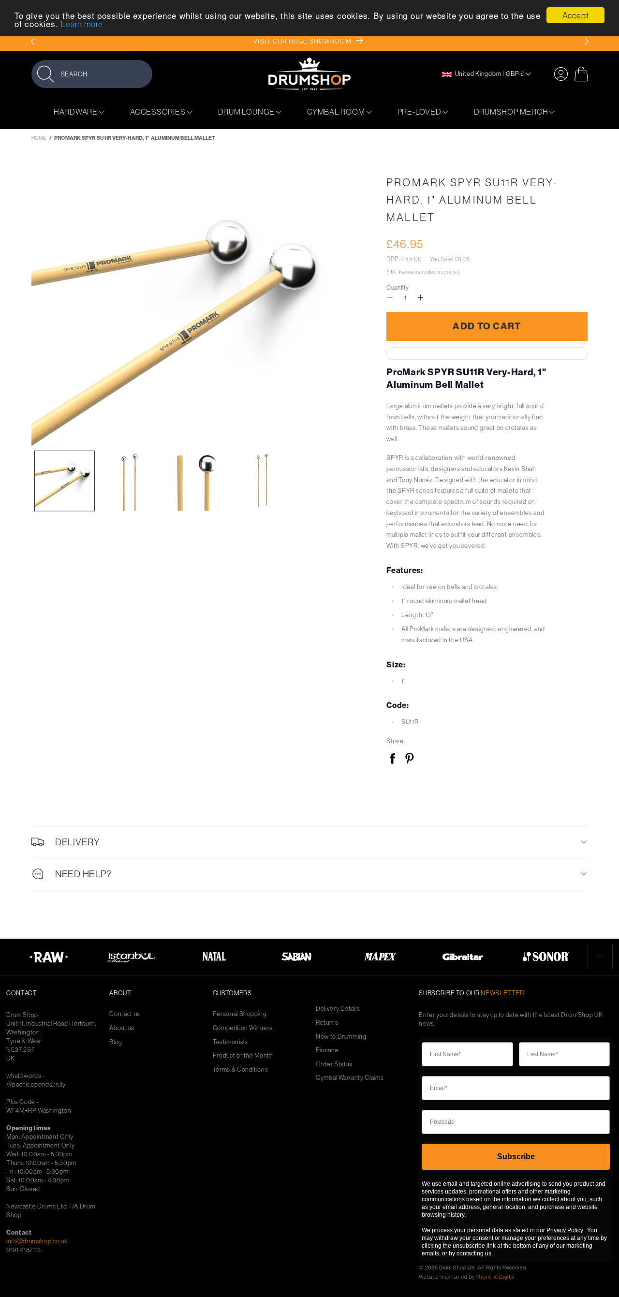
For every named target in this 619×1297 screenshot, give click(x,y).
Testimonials (230, 1042)
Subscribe (516, 1156)
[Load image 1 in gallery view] (64, 481)
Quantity (397, 287)
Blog (115, 1042)
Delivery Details (338, 1008)
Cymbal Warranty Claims (349, 1077)
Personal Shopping (240, 1013)
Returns (327, 1022)
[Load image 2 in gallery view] (130, 481)
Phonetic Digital (495, 1276)
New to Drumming (341, 1036)
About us (121, 1028)
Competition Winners (243, 1028)
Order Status (334, 1064)
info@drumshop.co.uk (36, 1241)
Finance (327, 1050)
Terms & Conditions (240, 1069)
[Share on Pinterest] (409, 759)
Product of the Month (243, 1055)
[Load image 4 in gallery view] (262, 481)
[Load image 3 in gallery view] (196, 481)
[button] (91, 74)
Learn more (82, 24)
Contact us (124, 1013)
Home (38, 137)
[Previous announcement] (32, 41)
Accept (575, 15)
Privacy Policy (564, 1230)
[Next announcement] (586, 41)
